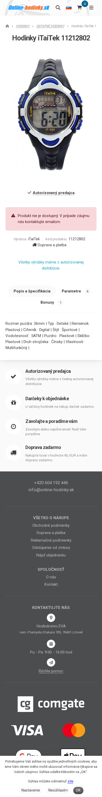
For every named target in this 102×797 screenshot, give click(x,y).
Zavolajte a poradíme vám (51, 421)
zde (70, 781)
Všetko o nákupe (51, 518)
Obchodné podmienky (51, 525)
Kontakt (51, 584)
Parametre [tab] (75, 291)
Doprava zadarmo (43, 447)
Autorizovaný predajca (48, 371)
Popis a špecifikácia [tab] (32, 291)
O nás (51, 577)
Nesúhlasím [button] (58, 790)
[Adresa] (51, 618)
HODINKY (23, 26)
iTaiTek (34, 239)
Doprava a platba (52, 245)
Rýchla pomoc (51, 671)
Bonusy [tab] (51, 302)
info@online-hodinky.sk (51, 489)
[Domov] (29, 7)
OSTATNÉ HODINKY (50, 26)
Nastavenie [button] (30, 790)
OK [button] (78, 790)
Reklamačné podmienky (51, 540)
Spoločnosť (51, 569)
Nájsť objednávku (51, 555)
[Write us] (51, 662)
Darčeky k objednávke (47, 398)
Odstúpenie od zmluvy (51, 547)
